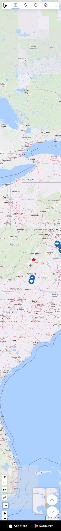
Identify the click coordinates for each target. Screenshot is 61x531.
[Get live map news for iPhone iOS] (18, 526)
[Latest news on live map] (6, 5)
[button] (33, 259)
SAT (5, 505)
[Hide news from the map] (4, 497)
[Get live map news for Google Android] (44, 526)
